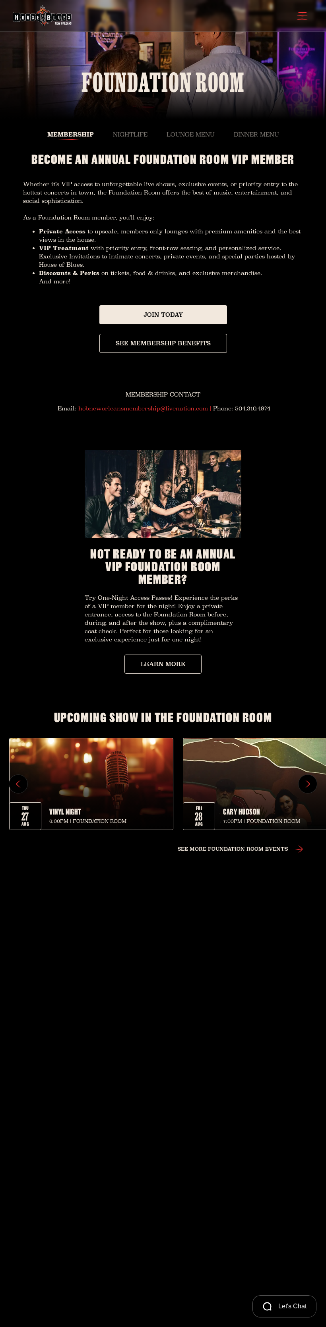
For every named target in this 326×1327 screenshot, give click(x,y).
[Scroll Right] (307, 784)
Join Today (163, 314)
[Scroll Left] (18, 784)
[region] (163, 784)
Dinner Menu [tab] (256, 134)
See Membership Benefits (163, 343)
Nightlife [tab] (130, 134)
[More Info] (91, 784)
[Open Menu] (302, 15)
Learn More (163, 664)
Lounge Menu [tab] (191, 134)
